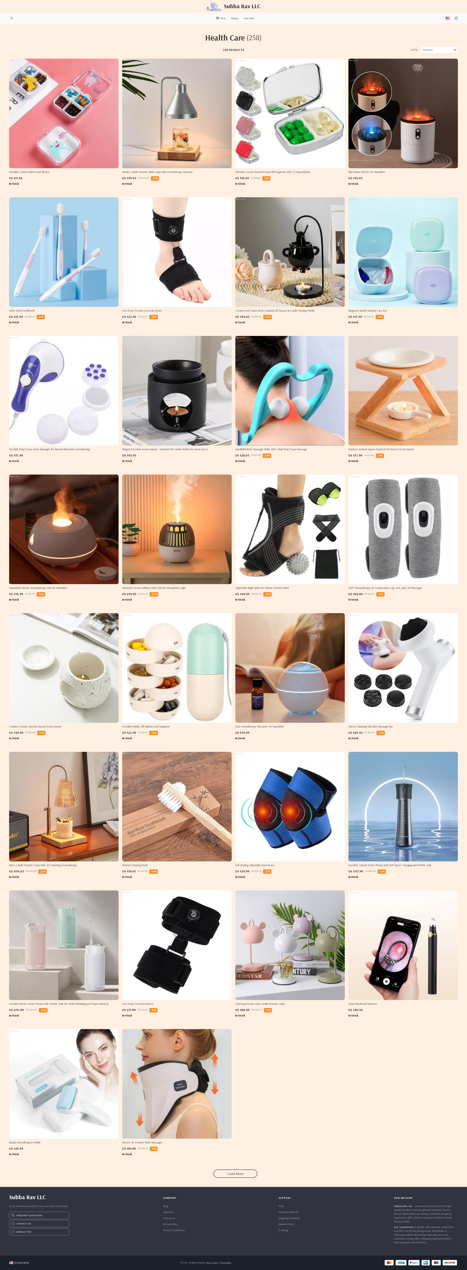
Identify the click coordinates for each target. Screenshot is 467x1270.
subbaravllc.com (403, 1206)
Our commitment (403, 1227)
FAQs (281, 1206)
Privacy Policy (170, 1224)
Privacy (215, 1262)
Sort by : (415, 49)
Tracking (283, 1230)
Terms (208, 1262)
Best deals (249, 18)
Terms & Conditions (174, 1230)
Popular (235, 18)
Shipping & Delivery (289, 1218)
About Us (168, 1212)
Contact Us (169, 1218)
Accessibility (226, 1262)
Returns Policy (286, 1224)
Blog (165, 1206)
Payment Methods (288, 1212)
